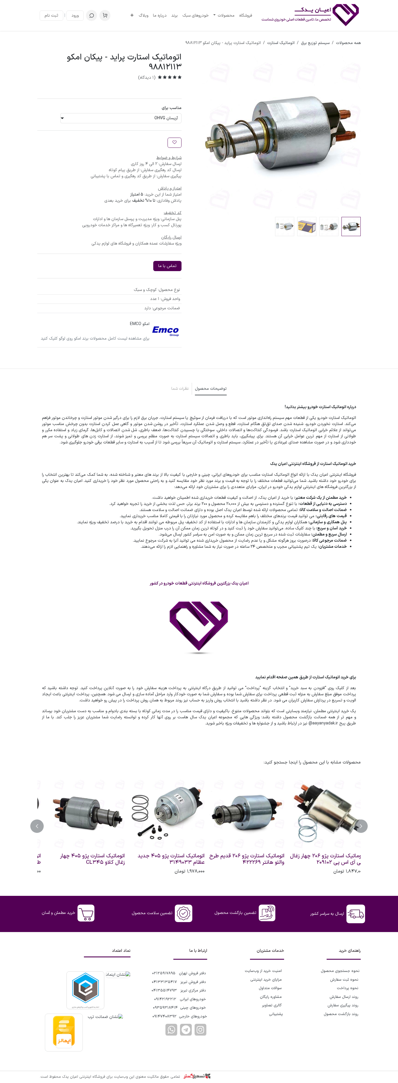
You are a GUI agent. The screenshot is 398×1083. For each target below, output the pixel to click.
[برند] (165, 331)
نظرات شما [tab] (180, 389)
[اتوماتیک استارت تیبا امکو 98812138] (239, 813)
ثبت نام (51, 16)
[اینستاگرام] (200, 1029)
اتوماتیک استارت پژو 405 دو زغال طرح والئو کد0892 (320, 859)
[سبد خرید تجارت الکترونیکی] (104, 15)
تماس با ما (167, 266)
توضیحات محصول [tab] (211, 389)
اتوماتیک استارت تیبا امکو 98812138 (250, 859)
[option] (199, 826)
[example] (186, 1029)
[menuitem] (245, 15)
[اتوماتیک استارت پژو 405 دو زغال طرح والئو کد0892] (318, 813)
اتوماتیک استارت (281, 43)
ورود (75, 16)
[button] (91, 15)
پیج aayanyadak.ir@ (327, 723)
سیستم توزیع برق (315, 43)
